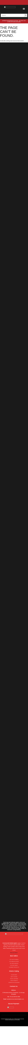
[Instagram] (17, 2)
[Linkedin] (20, 2)
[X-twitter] (10, 2)
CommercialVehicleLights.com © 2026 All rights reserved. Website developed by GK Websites (12, 1019)
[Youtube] (14, 2)
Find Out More (14, 952)
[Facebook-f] (7, 2)
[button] (23, 8)
